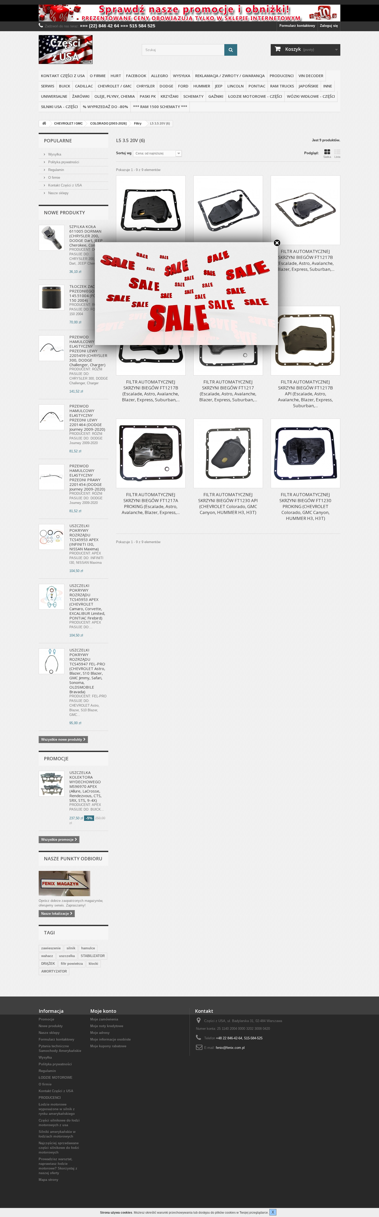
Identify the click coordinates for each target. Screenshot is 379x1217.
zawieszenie (51, 948)
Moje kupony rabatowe (108, 1046)
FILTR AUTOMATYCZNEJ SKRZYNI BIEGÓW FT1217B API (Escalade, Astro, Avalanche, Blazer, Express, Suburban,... (305, 394)
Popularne (58, 140)
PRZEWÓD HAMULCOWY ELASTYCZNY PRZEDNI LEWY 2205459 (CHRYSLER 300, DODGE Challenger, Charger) (88, 350)
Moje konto (103, 1011)
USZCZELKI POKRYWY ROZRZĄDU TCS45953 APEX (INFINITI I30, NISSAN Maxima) (84, 537)
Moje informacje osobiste (110, 1039)
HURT (116, 75)
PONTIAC (257, 85)
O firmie (98, 75)
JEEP (219, 85)
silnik (71, 948)
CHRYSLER (145, 85)
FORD (183, 85)
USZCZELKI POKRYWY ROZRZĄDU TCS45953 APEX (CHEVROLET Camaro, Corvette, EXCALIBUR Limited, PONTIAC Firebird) (87, 601)
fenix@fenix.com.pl (230, 1048)
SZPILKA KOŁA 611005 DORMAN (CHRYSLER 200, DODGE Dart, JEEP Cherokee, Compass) (87, 236)
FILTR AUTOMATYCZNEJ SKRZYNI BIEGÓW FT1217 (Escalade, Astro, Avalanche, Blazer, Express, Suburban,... (228, 391)
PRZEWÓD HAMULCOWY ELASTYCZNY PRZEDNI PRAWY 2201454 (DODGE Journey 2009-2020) (87, 477)
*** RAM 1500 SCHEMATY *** (160, 106)
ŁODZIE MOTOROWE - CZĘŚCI (255, 96)
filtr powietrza (72, 964)
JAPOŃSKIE (308, 85)
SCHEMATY (193, 96)
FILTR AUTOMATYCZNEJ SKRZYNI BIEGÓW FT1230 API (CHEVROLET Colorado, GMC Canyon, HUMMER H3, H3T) (228, 503)
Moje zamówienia (104, 1019)
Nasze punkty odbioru (73, 858)
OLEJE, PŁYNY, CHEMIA (114, 96)
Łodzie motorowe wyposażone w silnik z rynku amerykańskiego (57, 1109)
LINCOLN (235, 85)
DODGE (166, 85)
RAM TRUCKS (282, 85)
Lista (337, 156)
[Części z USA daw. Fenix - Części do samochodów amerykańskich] (86, 49)
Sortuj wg (123, 153)
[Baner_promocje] (189, 13)
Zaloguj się (329, 26)
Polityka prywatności (63, 162)
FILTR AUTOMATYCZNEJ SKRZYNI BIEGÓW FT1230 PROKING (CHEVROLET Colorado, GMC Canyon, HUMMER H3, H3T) (305, 506)
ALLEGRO (159, 75)
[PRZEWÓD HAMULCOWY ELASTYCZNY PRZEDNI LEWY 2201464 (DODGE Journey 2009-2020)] (51, 417)
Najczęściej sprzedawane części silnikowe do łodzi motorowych (59, 1147)
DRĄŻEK (48, 964)
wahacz (47, 956)
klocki (93, 964)
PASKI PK (148, 96)
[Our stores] (73, 883)
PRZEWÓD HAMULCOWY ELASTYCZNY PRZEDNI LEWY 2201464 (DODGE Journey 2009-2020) (87, 417)
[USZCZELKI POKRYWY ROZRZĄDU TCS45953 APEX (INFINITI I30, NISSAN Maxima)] (51, 537)
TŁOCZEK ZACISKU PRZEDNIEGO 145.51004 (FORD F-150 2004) (87, 293)
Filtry (138, 123)
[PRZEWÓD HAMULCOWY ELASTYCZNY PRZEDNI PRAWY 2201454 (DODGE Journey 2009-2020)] (51, 477)
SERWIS (47, 85)
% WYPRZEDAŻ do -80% (105, 106)
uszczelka (67, 956)
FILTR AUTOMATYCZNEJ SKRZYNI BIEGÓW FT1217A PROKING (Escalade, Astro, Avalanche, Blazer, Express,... (151, 503)
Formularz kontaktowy (297, 26)
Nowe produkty (64, 212)
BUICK (64, 85)
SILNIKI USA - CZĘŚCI (59, 106)
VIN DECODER (311, 75)
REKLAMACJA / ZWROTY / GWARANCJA (230, 75)
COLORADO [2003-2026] (108, 123)
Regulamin (55, 170)
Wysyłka (181, 75)
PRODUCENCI (282, 75)
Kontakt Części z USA (63, 75)
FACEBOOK (136, 75)
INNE (327, 85)
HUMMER (201, 85)
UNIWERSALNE (54, 96)
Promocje (56, 758)
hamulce (88, 948)
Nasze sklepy (58, 193)
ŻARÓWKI (80, 96)
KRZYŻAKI (169, 96)
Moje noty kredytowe (106, 1026)
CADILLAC (84, 85)
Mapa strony (48, 1180)
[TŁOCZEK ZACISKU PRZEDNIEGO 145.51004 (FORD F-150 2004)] (51, 298)
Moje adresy (100, 1033)
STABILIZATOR (93, 956)
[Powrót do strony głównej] (44, 123)
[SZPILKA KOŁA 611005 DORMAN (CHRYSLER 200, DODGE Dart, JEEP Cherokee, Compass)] (51, 238)
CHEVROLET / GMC (114, 85)
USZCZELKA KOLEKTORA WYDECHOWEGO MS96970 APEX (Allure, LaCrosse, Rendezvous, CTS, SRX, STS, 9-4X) (85, 786)
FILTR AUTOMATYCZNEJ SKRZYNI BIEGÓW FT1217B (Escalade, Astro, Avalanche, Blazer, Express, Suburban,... (305, 260)
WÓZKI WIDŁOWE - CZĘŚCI (311, 96)
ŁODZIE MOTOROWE (55, 1078)
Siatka (327, 156)
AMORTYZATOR (54, 971)
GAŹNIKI (215, 96)
